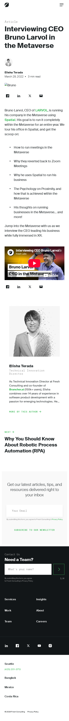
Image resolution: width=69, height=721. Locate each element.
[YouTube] (39, 645)
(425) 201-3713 (13, 669)
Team (8, 621)
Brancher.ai (16, 389)
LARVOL (41, 110)
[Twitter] (28, 645)
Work (8, 610)
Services (10, 599)
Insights (41, 599)
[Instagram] (50, 645)
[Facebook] (17, 645)
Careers (41, 621)
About (40, 610)
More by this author (23, 411)
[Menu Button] (61, 4)
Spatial (10, 120)
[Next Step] (58, 569)
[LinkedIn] (6, 645)
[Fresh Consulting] (7, 5)
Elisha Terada (14, 72)
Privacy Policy (57, 519)
